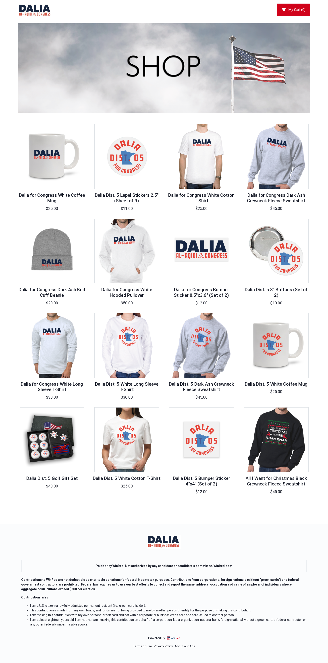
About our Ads (185, 646)
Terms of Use (142, 646)
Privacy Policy (163, 646)
